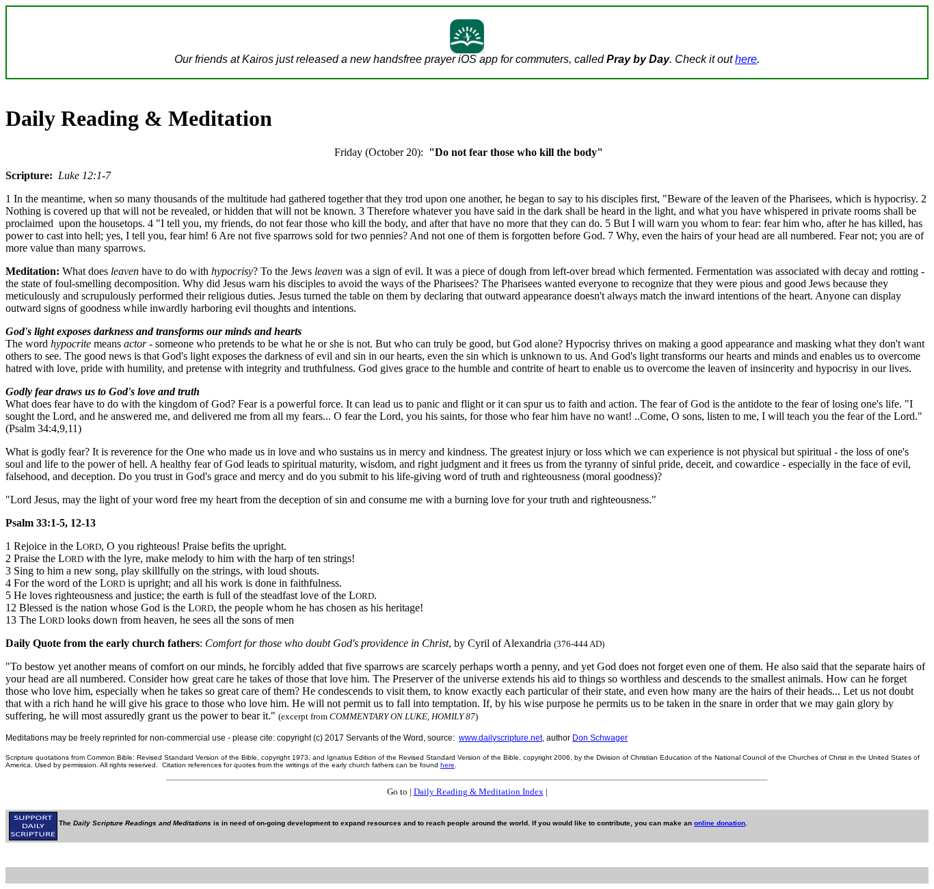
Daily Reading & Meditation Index (479, 791)
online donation (719, 823)
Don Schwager (600, 738)
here (746, 59)
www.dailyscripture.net (500, 738)
